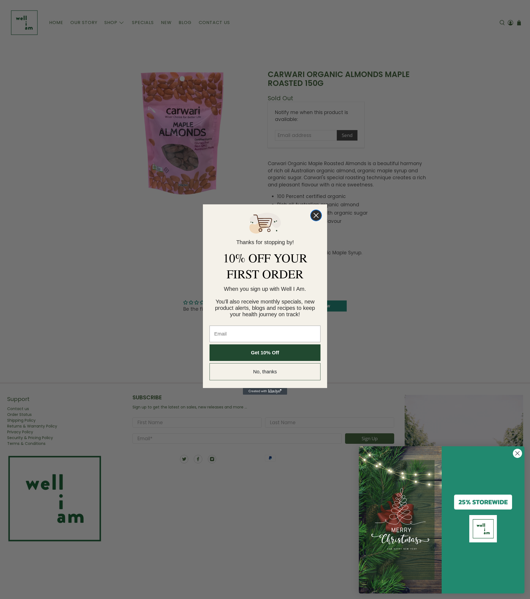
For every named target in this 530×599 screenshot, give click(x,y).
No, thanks (265, 371)
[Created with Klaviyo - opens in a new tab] (265, 391)
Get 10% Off (265, 352)
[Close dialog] (316, 215)
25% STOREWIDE (483, 502)
